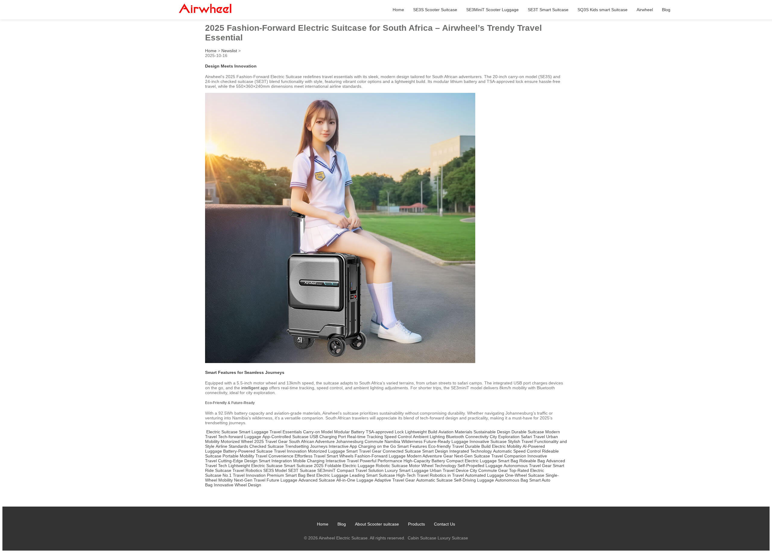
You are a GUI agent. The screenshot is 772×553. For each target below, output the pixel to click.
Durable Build (478, 446)
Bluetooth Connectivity (467, 436)
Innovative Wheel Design (237, 484)
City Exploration (505, 436)
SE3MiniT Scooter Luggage (492, 9)
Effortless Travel (310, 455)
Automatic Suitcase (434, 480)
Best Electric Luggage (327, 475)
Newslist (229, 50)
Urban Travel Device (449, 470)
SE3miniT (326, 470)
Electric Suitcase (222, 431)
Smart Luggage (253, 431)
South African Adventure (312, 441)
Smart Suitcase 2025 (304, 465)
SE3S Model (275, 470)
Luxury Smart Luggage (407, 470)
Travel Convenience (274, 455)
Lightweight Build (421, 431)
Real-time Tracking (365, 436)
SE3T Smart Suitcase (548, 9)
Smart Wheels (340, 455)
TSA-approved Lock (385, 431)
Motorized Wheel (237, 441)
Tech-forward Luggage (239, 436)
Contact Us (444, 524)
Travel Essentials (286, 431)
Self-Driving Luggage (474, 480)
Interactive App (343, 446)
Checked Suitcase (266, 446)
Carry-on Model (318, 431)
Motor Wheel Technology (432, 465)
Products (416, 524)
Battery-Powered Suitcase (248, 451)
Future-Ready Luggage (446, 441)
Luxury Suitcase (453, 538)
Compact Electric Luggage (471, 460)
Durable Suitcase (527, 431)
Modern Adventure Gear (430, 455)
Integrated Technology (470, 451)
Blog (666, 9)
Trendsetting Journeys (306, 446)
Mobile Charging (308, 460)
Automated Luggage (484, 475)
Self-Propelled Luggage (479, 465)
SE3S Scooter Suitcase (435, 9)
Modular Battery (349, 431)
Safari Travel (533, 436)
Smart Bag (508, 460)
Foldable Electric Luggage (350, 465)
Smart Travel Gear (363, 451)
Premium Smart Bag (286, 475)
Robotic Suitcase (392, 465)
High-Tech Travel (412, 475)
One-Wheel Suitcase (524, 475)
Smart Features (412, 446)
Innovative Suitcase (488, 441)
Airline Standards (232, 446)
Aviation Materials (455, 431)
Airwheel (645, 9)
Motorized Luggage (326, 451)
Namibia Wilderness (403, 441)
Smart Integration (275, 460)
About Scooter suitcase (377, 524)
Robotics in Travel (447, 475)
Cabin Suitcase (422, 538)
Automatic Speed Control (517, 451)
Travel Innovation (290, 451)
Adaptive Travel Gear (395, 480)
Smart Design (435, 451)
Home (398, 9)
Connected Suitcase (402, 451)
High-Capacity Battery (424, 460)
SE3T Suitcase (302, 470)
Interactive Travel (342, 460)
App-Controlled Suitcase (285, 436)
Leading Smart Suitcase (372, 475)
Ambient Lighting (429, 436)
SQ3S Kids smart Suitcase (602, 9)
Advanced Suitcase (317, 480)
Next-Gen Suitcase (472, 455)
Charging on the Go (377, 446)
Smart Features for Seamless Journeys (244, 372)
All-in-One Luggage (354, 480)
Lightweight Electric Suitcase (255, 465)
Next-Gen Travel (249, 480)
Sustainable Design (491, 431)
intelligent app (254, 387)
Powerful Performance (381, 460)
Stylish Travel (520, 441)
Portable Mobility (238, 455)
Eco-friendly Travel (446, 446)
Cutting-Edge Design (238, 460)
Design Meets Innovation (231, 66)
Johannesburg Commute (359, 441)
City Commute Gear (489, 470)
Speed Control (398, 436)
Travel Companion (508, 455)
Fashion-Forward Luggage (380, 455)
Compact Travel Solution (360, 470)
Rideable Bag (532, 460)
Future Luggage (282, 480)
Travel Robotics (247, 470)
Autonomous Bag (511, 480)
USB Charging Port (328, 436)
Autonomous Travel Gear (528, 465)
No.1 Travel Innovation (244, 475)
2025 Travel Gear (271, 441)
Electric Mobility (506, 446)
